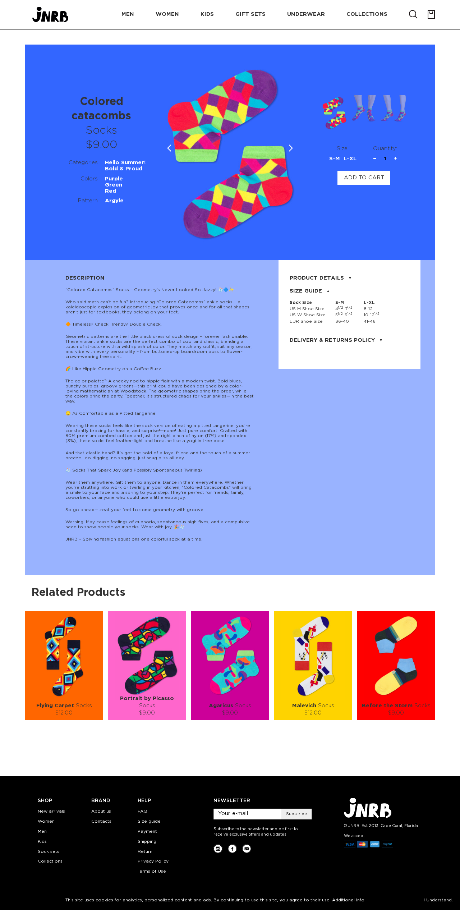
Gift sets (250, 14)
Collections (50, 861)
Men (42, 831)
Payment (147, 831)
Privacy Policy (153, 861)
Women (46, 821)
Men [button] (127, 14)
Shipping (147, 842)
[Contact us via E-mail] (246, 848)
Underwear (306, 14)
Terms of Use (152, 871)
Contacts (101, 821)
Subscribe (296, 814)
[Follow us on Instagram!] (217, 848)
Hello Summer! (125, 162)
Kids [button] (207, 14)
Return (145, 852)
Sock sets (48, 852)
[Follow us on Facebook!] (232, 848)
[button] (291, 148)
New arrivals (51, 811)
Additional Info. (348, 900)
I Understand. (438, 900)
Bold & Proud (123, 168)
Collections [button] (366, 14)
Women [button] (167, 14)
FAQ (142, 811)
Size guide (149, 821)
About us (101, 811)
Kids (42, 842)
